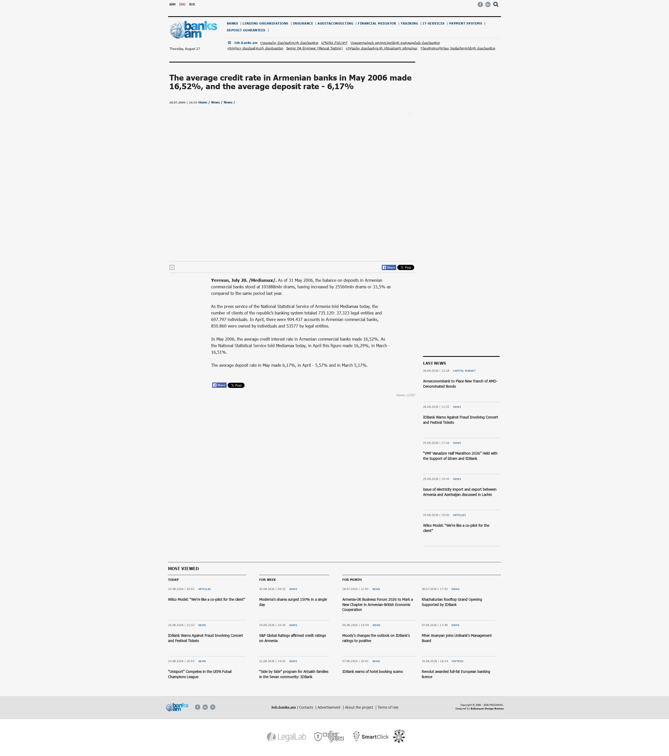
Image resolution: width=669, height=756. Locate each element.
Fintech (458, 661)
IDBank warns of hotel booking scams (372, 671)
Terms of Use (388, 707)
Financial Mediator (377, 23)
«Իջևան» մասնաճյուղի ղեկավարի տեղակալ (382, 48)
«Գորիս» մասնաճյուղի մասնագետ (255, 48)
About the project (359, 707)
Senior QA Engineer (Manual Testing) (314, 48)
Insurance (303, 23)
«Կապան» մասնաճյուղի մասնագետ (289, 42)
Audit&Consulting (335, 23)
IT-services (434, 23)
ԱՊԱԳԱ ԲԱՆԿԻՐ (334, 42)
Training (409, 23)
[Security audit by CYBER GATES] (329, 737)
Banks (232, 23)
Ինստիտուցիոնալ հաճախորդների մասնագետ (458, 48)
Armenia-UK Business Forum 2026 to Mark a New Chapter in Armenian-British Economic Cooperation (377, 604)
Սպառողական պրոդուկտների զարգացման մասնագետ (395, 42)
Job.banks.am (245, 43)
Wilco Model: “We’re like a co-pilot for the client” (206, 599)
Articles (459, 515)
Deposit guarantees (246, 30)
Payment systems (465, 23)
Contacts (306, 707)
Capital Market (464, 370)
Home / (204, 102)
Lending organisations (266, 23)
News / (217, 102)
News (457, 406)
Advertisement (330, 707)
